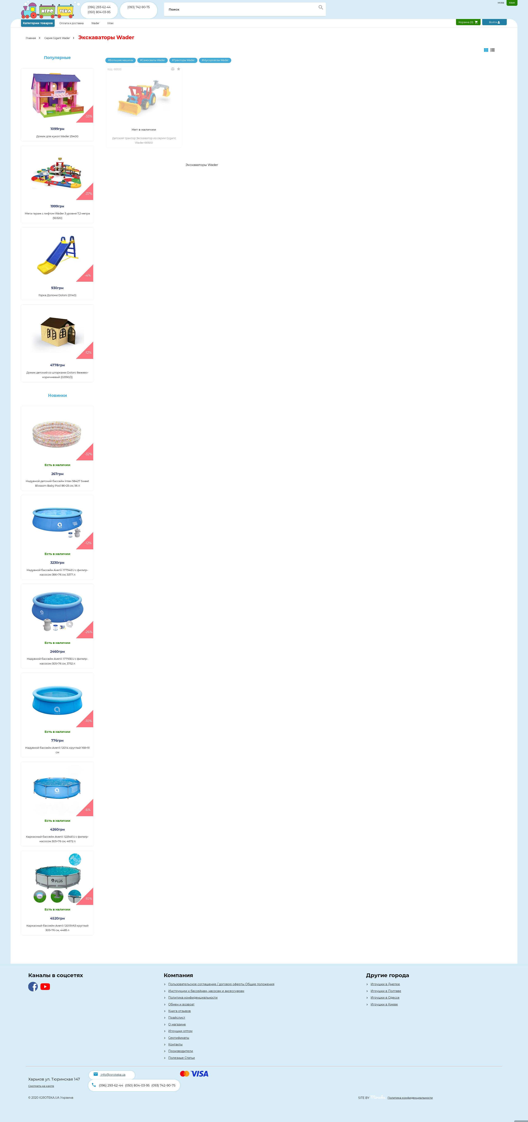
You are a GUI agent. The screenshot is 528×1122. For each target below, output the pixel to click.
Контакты (175, 1044)
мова (501, 2)
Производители (180, 1051)
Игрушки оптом (180, 1031)
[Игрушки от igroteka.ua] (51, 18)
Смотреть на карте (41, 1086)
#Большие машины (120, 60)
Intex (110, 23)
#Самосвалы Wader (152, 60)
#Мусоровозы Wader (215, 60)
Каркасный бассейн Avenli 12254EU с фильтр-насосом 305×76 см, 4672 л (57, 839)
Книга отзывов (179, 1011)
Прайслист (176, 1017)
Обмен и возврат (181, 1004)
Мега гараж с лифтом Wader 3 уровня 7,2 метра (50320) (57, 216)
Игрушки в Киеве (384, 1004)
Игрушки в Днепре (385, 984)
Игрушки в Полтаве (386, 991)
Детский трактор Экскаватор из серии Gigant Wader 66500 (144, 140)
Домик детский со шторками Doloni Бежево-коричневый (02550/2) (57, 375)
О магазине (177, 1024)
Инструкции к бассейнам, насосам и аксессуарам (206, 991)
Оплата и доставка (71, 23)
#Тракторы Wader (183, 60)
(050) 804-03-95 (99, 12)
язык (512, 2)
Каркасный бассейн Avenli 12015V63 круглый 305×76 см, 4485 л (57, 928)
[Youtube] (46, 990)
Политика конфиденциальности (193, 997)
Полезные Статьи (181, 1058)
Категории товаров (38, 23)
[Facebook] (34, 990)
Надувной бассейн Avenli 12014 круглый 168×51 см (57, 750)
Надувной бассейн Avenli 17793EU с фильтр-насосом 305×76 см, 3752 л (57, 661)
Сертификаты (178, 1038)
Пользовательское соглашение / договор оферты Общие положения (221, 984)
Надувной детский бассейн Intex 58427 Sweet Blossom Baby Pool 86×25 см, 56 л (57, 483)
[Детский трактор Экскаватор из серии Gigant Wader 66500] (144, 98)
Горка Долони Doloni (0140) (57, 295)
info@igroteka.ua (113, 1075)
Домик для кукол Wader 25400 (57, 136)
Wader (95, 23)
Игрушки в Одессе (385, 997)
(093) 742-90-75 (138, 7)
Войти (493, 22)
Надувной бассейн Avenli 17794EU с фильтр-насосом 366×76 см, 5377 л (57, 572)
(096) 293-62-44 (99, 7)
